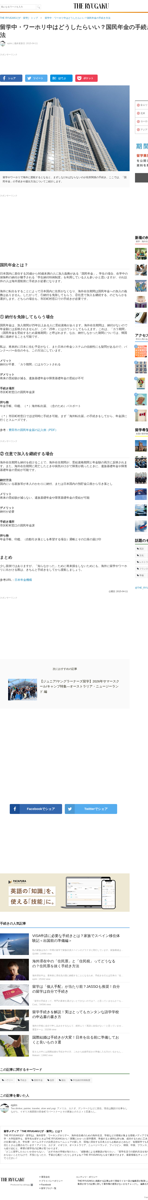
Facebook (46, 1184)
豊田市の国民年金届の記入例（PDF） (33, 429)
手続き (23, 1080)
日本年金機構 (23, 579)
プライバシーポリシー (52, 1181)
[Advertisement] (65, 756)
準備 (141, 575)
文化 (141, 555)
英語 (141, 548)
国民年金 (38, 1080)
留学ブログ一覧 (48, 1188)
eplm (14, 1105)
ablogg (26, 1185)
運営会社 (45, 1177)
